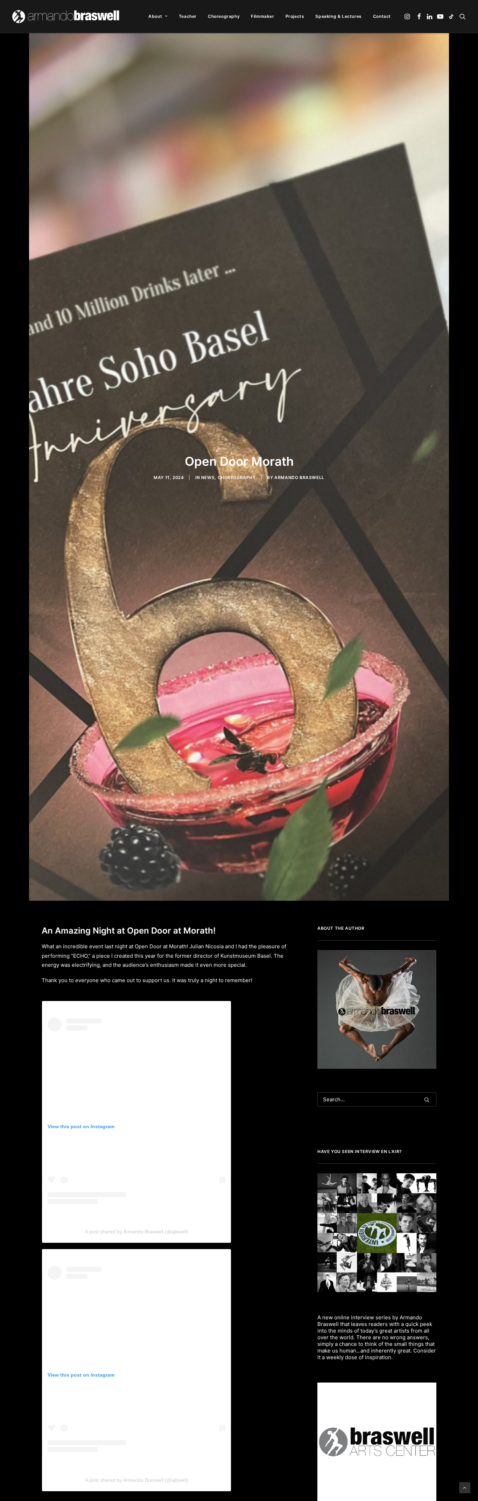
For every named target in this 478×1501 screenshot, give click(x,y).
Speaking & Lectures (338, 16)
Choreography (224, 16)
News (208, 477)
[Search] (376, 1099)
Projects (295, 16)
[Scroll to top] (464, 1487)
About (155, 16)
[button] (407, 16)
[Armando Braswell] (66, 16)
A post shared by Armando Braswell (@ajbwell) (136, 1231)
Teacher (188, 16)
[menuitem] (157, 16)
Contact (382, 16)
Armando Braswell (299, 477)
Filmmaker (262, 16)
